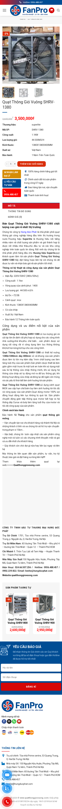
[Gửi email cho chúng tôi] (9, 721)
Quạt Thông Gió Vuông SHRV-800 (18, 621)
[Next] (54, 55)
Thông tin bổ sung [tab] (19, 211)
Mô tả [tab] (11, 206)
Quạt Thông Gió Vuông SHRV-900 (45, 621)
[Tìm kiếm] (58, 10)
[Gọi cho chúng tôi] (14, 721)
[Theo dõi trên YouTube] (19, 721)
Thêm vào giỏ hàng (31, 164)
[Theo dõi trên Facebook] (4, 721)
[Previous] (7, 55)
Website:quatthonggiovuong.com (20, 575)
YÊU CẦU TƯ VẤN (10, 183)
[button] (4, 10)
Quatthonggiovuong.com (27, 465)
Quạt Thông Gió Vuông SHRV (35, 19)
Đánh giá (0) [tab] (15, 217)
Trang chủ (22, 19)
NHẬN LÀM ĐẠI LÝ (11, 174)
